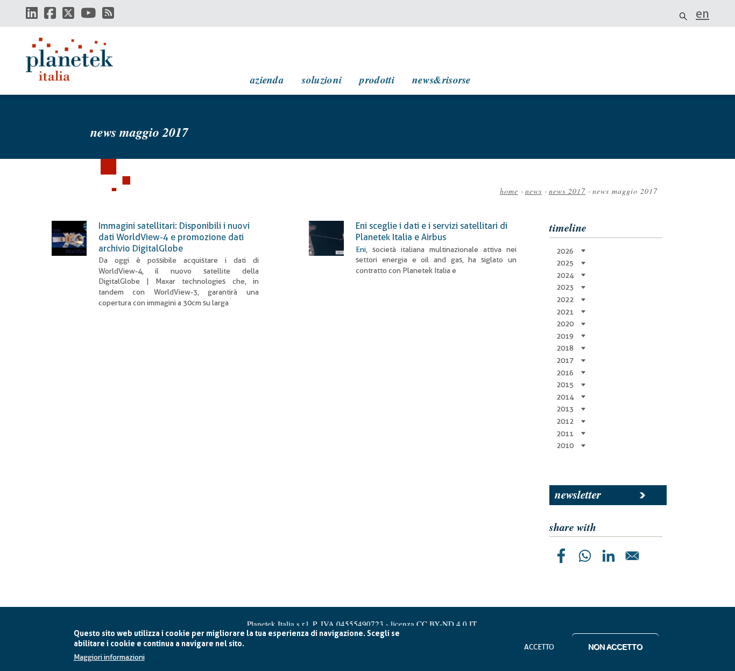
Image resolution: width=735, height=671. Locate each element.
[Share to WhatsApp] (585, 556)
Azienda (267, 79)
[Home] (79, 59)
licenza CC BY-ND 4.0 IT (434, 623)
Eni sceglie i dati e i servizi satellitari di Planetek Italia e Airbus (431, 231)
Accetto (539, 646)
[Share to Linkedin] (608, 556)
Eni (361, 249)
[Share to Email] (632, 556)
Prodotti (376, 79)
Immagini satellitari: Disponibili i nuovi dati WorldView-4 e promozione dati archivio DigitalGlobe (174, 237)
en (702, 13)
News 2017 (567, 191)
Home (509, 191)
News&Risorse (441, 79)
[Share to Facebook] (561, 556)
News (533, 191)
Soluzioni (322, 79)
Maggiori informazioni (109, 657)
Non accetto (615, 646)
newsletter (578, 494)
